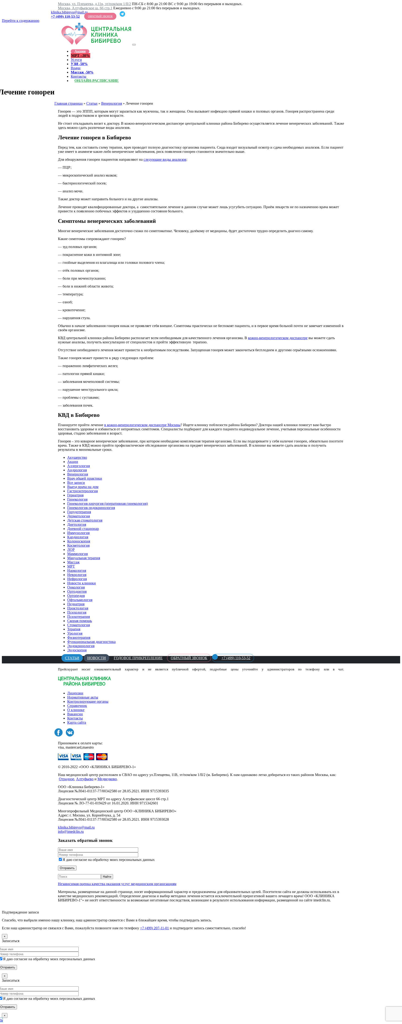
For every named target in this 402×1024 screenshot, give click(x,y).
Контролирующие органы (87, 701)
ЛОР (71, 550)
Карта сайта (76, 722)
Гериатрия (75, 495)
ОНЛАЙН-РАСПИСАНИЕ (96, 81)
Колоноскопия (78, 541)
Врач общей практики (84, 478)
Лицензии (75, 693)
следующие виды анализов (165, 159)
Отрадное (66, 779)
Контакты (75, 718)
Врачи (75, 68)
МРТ (71, 566)
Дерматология (78, 516)
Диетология (76, 524)
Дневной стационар (83, 529)
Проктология (77, 608)
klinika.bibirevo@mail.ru (69, 12)
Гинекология (77, 499)
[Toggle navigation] (134, 44)
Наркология (76, 570)
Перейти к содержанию (20, 21)
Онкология (76, 587)
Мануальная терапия (83, 558)
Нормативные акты (82, 697)
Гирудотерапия (79, 512)
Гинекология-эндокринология (91, 508)
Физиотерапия (78, 637)
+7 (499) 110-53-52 (65, 16)
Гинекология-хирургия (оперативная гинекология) (107, 503)
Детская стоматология (84, 520)
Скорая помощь (79, 621)
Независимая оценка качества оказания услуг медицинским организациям (117, 884)
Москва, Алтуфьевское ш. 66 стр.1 (85, 8)
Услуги (76, 60)
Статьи (91, 103)
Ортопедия (76, 596)
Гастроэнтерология (82, 491)
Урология (74, 633)
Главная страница (68, 103)
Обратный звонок (100, 16)
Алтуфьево (85, 779)
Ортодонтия (77, 591)
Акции (80, 51)
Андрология (77, 470)
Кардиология (77, 537)
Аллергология (78, 466)
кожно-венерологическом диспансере (278, 338)
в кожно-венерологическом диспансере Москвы (142, 425)
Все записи (76, 483)
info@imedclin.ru (71, 831)
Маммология (77, 554)
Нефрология (77, 579)
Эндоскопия (77, 650)
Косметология (78, 545)
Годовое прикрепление (138, 658)
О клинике (75, 710)
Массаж (73, 562)
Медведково (107, 779)
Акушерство (77, 457)
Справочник (77, 706)
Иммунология (78, 533)
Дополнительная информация (81, 908)
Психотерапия (78, 617)
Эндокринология (80, 646)
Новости (96, 658)
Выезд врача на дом (82, 487)
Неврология (76, 575)
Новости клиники (81, 583)
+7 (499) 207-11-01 (154, 928)
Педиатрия (75, 604)
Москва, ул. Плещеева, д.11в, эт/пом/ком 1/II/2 (94, 4)
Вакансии (75, 714)
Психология (76, 612)
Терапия (73, 629)
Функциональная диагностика (91, 642)
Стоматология (78, 625)
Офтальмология (79, 600)
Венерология (111, 103)
